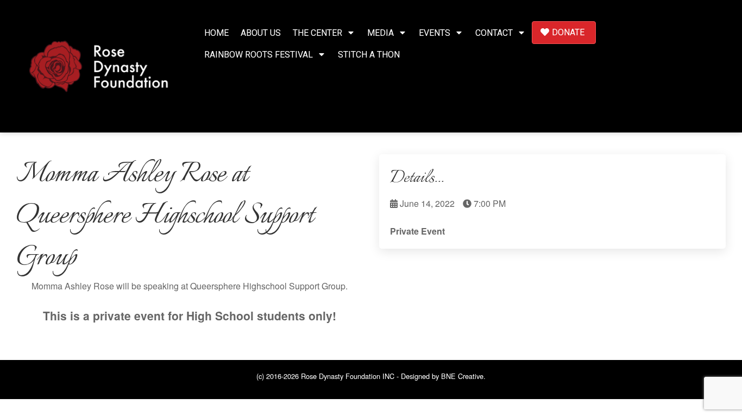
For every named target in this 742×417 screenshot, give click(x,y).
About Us (261, 33)
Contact (494, 33)
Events (434, 33)
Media (380, 33)
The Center (317, 33)
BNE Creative (462, 376)
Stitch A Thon (369, 54)
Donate (568, 32)
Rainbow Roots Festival (258, 54)
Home (216, 33)
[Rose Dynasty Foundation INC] (98, 65)
